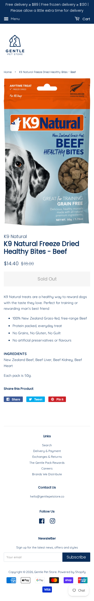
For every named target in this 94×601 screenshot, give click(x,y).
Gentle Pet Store (45, 572)
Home (8, 72)
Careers (47, 468)
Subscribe (76, 557)
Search (47, 445)
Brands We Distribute (47, 474)
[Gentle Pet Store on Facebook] (42, 522)
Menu (15, 18)
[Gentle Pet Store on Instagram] (52, 522)
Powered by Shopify (72, 572)
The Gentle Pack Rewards (47, 462)
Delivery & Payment (47, 451)
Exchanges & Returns (47, 456)
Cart (85, 18)
